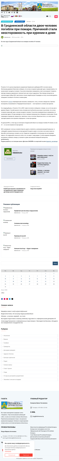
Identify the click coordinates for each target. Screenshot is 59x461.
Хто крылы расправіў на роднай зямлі (14, 376)
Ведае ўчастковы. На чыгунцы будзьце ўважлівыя (44, 163)
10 (5, 278)
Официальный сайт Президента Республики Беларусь (42, 432)
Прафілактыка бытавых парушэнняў (26, 210)
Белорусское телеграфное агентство (40, 429)
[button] (56, 16)
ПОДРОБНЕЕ (8, 451)
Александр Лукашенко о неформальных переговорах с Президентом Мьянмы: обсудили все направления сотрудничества (29, 321)
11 (13, 278)
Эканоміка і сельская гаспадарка (12, 379)
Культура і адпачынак (9, 357)
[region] (19, 449)
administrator (7, 37)
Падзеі (5, 361)
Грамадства (7, 346)
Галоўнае (6, 343)
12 (21, 278)
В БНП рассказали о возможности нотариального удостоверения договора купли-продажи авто (14, 190)
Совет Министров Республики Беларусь (40, 435)
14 (37, 278)
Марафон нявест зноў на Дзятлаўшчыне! (45, 156)
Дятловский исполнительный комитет (40, 437)
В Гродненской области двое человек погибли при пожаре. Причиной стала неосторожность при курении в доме (29, 29)
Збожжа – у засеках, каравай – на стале (43, 171)
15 (45, 278)
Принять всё (26, 455)
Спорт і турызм (8, 368)
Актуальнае (7, 335)
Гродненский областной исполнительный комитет (43, 438)
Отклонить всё (11, 455)
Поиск (55, 263)
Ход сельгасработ (36, 188)
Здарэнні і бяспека (9, 354)
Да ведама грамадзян (9, 350)
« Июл (2, 293)
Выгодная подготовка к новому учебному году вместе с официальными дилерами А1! (28, 318)
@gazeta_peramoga (51, 141)
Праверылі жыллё (20, 236)
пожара (10, 101)
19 (21, 281)
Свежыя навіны (8, 365)
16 (53, 278)
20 (29, 281)
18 (13, 281)
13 (29, 278)
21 (37, 281)
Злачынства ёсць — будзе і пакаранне (26, 248)
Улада (5, 372)
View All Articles (10, 158)
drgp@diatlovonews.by (38, 416)
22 (45, 281)
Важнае (6, 339)
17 (5, 281)
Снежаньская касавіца (21, 223)
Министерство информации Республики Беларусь (43, 427)
